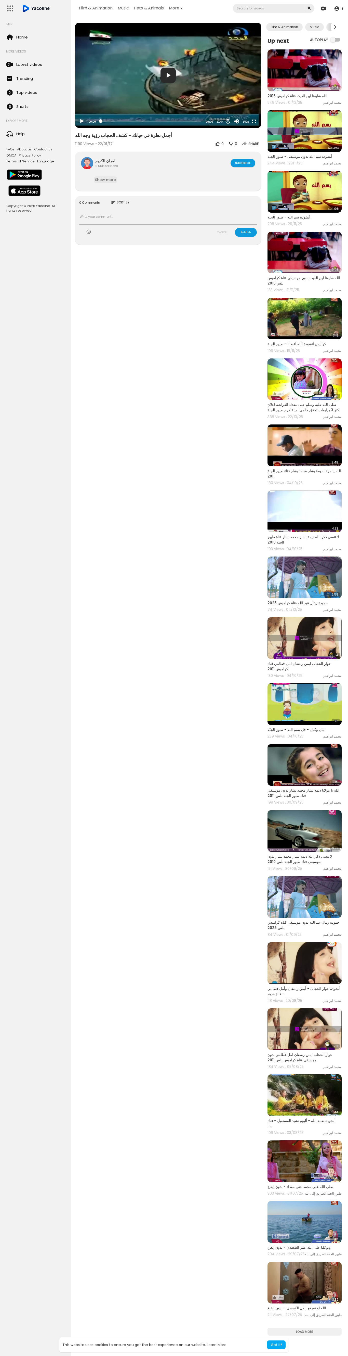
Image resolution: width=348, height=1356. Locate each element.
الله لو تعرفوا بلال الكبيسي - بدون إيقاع (296, 1308)
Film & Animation (96, 8)
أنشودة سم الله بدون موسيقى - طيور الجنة (299, 156)
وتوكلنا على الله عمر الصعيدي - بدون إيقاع (299, 1247)
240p (244, 101)
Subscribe (243, 163)
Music (123, 8)
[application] (168, 75)
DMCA (11, 155)
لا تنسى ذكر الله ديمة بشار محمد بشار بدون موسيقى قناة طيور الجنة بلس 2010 (299, 859)
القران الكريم (105, 160)
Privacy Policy (30, 155)
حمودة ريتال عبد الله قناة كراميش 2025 (297, 602)
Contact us (43, 149)
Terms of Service (20, 161)
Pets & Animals (149, 8)
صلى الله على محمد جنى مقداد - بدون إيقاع (300, 1186)
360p (246, 121)
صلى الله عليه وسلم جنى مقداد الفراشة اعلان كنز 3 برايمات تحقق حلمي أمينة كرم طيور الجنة (303, 407)
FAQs (10, 149)
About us (24, 149)
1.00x (220, 121)
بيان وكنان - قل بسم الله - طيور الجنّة (296, 729)
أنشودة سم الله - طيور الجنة (288, 217)
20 (228, 121)
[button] (338, 8)
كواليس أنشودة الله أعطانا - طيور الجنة (296, 343)
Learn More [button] (216, 1344)
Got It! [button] (276, 1344)
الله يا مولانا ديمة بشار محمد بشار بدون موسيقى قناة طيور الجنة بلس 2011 (303, 793)
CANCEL (222, 232)
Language (45, 161)
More (174, 8)
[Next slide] (335, 27)
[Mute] (236, 121)
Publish (246, 232)
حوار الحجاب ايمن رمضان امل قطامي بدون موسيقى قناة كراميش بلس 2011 (299, 1057)
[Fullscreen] (254, 121)
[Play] (81, 121)
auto (244, 109)
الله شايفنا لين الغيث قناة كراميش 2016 (297, 95)
